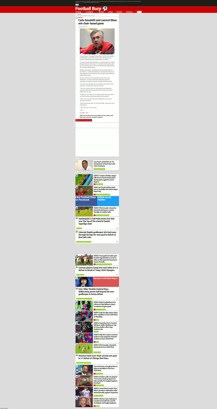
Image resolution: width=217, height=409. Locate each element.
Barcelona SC (98, 309)
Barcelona (98, 194)
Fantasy (129, 12)
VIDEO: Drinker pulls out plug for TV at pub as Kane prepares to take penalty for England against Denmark (106, 380)
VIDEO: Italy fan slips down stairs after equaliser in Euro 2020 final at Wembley (106, 315)
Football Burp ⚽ (91, 8)
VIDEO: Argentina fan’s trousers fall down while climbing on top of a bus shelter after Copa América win (105, 326)
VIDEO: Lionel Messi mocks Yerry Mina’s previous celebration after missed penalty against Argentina (106, 390)
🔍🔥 (139, 12)
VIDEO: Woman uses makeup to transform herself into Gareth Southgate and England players (105, 401)
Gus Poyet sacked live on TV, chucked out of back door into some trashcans (104, 164)
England (95, 352)
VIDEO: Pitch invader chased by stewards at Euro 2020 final (105, 346)
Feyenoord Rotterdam (105, 194)
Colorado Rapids (80, 241)
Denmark (97, 385)
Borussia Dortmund (107, 264)
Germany (82, 274)
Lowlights (89, 12)
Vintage (78, 12)
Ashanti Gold (79, 298)
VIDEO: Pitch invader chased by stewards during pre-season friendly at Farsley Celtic (105, 210)
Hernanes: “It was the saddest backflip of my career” (85, 15)
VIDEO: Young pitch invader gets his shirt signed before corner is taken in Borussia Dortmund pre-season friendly (106, 259)
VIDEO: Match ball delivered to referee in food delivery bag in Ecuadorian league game (105, 304)
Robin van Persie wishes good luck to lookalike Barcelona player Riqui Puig (106, 189)
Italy (97, 319)
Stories (101, 12)
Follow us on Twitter (104, 199)
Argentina (96, 331)
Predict (119, 12)
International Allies (87, 298)
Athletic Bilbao (99, 264)
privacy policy (81, 2)
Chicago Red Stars (80, 362)
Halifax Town (106, 215)
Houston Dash (88, 362)
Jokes (110, 12)
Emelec (104, 309)
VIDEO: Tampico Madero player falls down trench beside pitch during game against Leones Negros (105, 179)
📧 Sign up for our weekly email (83, 120)
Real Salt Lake (88, 241)
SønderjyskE (79, 228)
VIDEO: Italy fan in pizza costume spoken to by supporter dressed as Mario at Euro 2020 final (106, 337)
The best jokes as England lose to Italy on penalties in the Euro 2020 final (106, 368)
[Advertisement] (131, 30)
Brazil (78, 274)
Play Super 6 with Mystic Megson (105, 278)
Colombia (101, 395)
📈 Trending (78, 14)
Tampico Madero (99, 184)
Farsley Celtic (99, 215)
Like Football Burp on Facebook (85, 199)
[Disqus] (97, 142)
